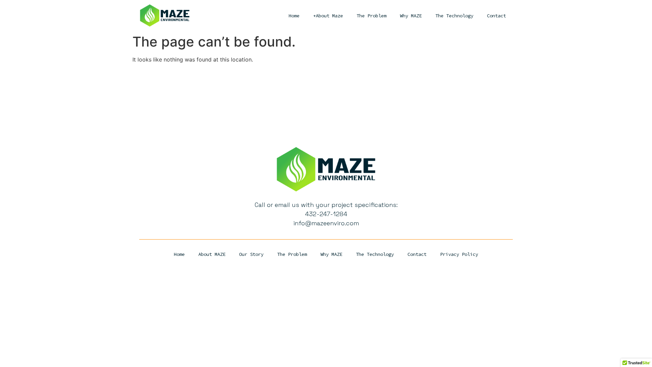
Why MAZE (411, 16)
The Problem (371, 16)
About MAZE (211, 254)
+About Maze (328, 16)
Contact (496, 16)
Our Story (251, 254)
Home (294, 16)
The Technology (454, 16)
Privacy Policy (459, 254)
